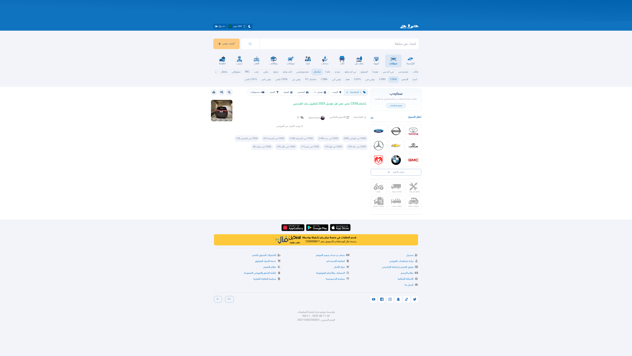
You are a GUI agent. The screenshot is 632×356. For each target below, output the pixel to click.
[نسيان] (396, 131)
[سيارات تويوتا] (413, 131)
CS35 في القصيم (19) (247, 138)
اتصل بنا (409, 285)
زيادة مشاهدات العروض (401, 261)
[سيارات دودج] (378, 160)
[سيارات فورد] (378, 131)
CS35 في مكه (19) (357, 146)
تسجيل (409, 255)
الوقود (286, 92)
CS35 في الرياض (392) (355, 138)
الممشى (301, 92)
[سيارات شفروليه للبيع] (396, 145)
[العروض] (214, 92)
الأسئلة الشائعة (405, 279)
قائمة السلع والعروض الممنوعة (260, 273)
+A (229, 299)
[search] (250, 44)
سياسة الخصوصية (335, 279)
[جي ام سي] (413, 160)
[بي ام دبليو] (396, 160)
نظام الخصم (407, 273)
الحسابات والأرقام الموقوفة (330, 273)
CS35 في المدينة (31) (273, 138)
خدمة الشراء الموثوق (265, 261)
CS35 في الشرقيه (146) (301, 138)
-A (218, 299)
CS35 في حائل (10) (286, 146)
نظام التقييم (269, 267)
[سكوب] (221, 92)
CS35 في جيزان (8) (262, 146)
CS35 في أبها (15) (333, 146)
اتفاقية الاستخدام (336, 261)
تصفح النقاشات (396, 105)
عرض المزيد (399, 172)
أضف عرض (228, 43)
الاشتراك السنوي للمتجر (264, 255)
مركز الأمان (339, 267)
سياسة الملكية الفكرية (264, 279)
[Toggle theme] (249, 26)
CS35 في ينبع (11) (310, 146)
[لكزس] (413, 145)
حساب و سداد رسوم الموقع (330, 255)
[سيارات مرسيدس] (378, 145)
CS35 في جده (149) (328, 138)
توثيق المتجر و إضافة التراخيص (397, 267)
